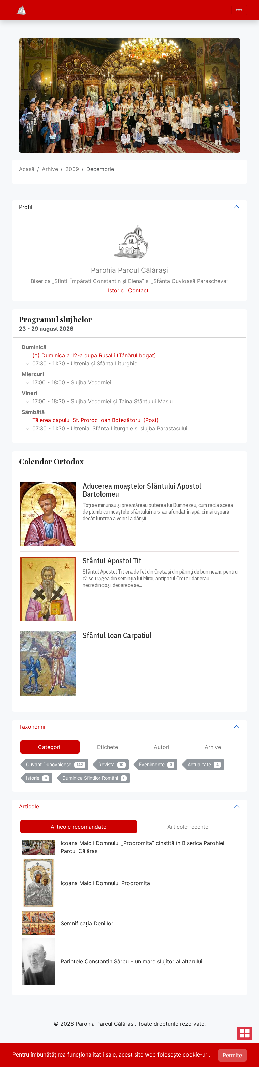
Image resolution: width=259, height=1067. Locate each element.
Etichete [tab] (107, 747)
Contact (138, 290)
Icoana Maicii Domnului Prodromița (105, 883)
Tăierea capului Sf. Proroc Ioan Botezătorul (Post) (95, 420)
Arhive (50, 169)
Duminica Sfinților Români (93, 778)
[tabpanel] (129, 772)
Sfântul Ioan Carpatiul (117, 635)
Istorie (36, 778)
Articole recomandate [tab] (78, 826)
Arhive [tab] (213, 747)
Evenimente (155, 764)
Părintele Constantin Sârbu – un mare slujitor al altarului (131, 961)
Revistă (111, 764)
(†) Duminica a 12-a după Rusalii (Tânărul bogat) (94, 355)
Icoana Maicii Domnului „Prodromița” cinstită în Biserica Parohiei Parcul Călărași (142, 847)
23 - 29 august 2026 (46, 328)
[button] (244, 1052)
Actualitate (203, 764)
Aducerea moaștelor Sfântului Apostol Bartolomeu (142, 490)
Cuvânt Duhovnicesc (54, 764)
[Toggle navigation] (239, 10)
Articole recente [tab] (187, 826)
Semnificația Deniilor (87, 923)
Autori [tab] (161, 747)
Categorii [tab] (50, 747)
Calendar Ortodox (51, 461)
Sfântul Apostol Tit (112, 561)
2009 (72, 169)
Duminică (34, 347)
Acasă (26, 169)
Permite (232, 1055)
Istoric (116, 290)
